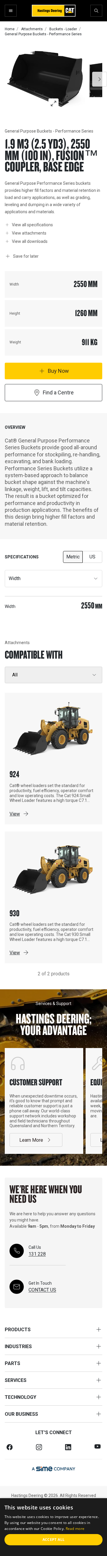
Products (18, 1329)
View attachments (29, 233)
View (15, 814)
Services (15, 1380)
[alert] (53, 1527)
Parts (12, 1363)
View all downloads (30, 241)
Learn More (31, 1140)
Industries (18, 1346)
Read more (75, 1528)
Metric (73, 557)
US (92, 557)
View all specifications (32, 224)
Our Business (21, 1414)
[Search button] (96, 11)
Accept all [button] (54, 1539)
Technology (20, 1397)
